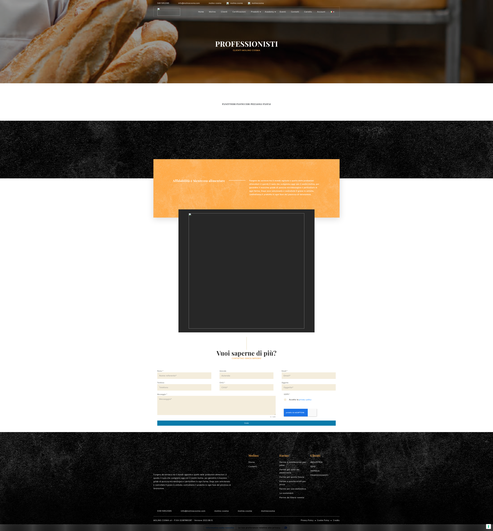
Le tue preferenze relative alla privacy (259, 527)
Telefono (160, 383)
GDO (312, 466)
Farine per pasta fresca (291, 477)
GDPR (287, 394)
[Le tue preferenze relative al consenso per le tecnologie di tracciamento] (488, 526)
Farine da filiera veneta (291, 497)
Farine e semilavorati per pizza (292, 483)
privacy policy (305, 400)
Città (222, 383)
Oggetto (285, 383)
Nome (160, 371)
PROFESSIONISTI (319, 475)
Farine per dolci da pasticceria (289, 471)
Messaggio (162, 394)
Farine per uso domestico (292, 488)
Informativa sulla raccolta (220, 527)
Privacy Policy (307, 520)
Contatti (252, 466)
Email (284, 371)
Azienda (223, 371)
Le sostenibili (286, 493)
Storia (251, 462)
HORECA (315, 470)
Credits (336, 520)
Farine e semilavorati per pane (292, 463)
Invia (246, 423)
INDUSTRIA (316, 462)
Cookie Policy (323, 520)
